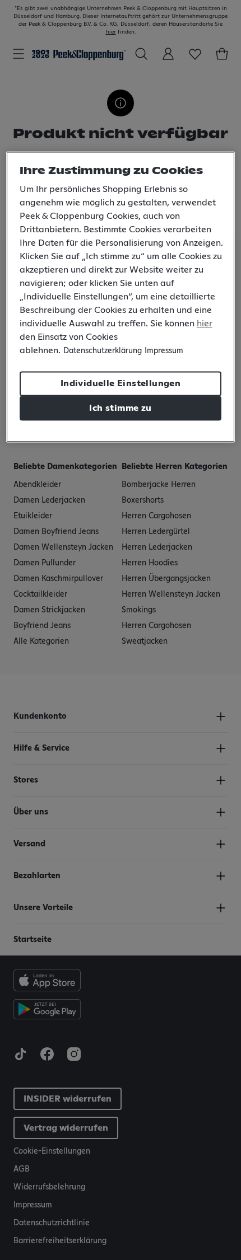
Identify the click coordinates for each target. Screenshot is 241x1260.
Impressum (164, 351)
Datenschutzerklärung (102, 351)
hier (204, 323)
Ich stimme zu (120, 408)
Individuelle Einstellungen (120, 383)
